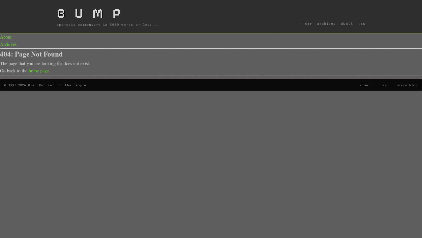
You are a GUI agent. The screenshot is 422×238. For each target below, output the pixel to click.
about (347, 23)
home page (39, 70)
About (6, 37)
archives (326, 23)
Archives (8, 44)
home (307, 23)
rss (361, 23)
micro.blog (407, 85)
